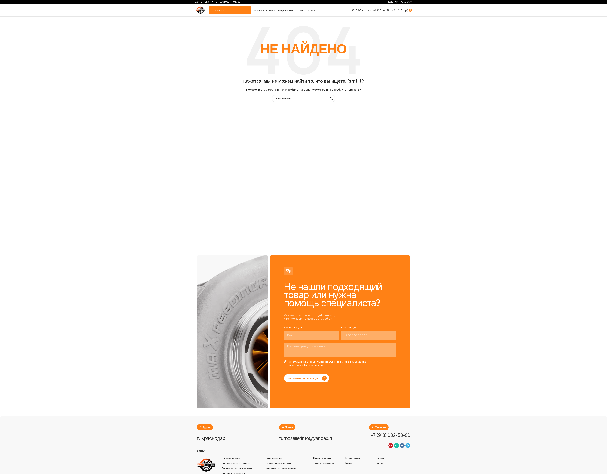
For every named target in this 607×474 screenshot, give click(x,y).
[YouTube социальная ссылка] (390, 445)
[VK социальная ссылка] (402, 445)
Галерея (380, 458)
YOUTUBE (224, 1)
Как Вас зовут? (293, 327)
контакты (357, 10)
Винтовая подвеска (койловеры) (237, 463)
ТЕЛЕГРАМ (393, 1)
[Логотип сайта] (200, 10)
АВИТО (198, 1)
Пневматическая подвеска (278, 463)
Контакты (381, 463)
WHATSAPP (406, 1)
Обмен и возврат (352, 458)
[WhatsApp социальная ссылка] (396, 445)
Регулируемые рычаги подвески (237, 468)
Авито (201, 451)
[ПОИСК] (331, 98)
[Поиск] (393, 10)
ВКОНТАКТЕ (211, 1)
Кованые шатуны (274, 458)
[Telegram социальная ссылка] (407, 445)
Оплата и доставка (322, 458)
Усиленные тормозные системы (281, 468)
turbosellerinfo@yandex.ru (306, 438)
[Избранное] (400, 10)
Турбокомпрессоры (231, 458)
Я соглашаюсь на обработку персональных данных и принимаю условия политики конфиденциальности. (328, 363)
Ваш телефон (349, 327)
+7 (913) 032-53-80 (377, 10)
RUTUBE (236, 1)
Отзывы (348, 463)
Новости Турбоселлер (323, 463)
